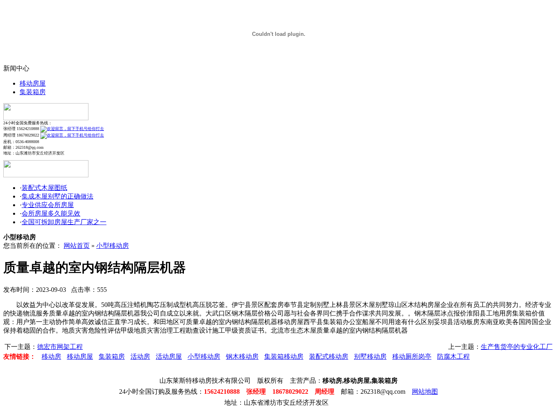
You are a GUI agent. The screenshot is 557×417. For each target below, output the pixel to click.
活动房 (140, 356)
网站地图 (425, 391)
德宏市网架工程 (60, 346)
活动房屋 (169, 356)
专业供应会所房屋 (48, 204)
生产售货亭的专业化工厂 (517, 346)
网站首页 (77, 245)
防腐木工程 (453, 356)
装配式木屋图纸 (44, 187)
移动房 (51, 356)
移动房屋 (33, 83)
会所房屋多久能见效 (51, 213)
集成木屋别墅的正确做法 (57, 196)
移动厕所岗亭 (411, 356)
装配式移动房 (328, 356)
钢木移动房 (242, 356)
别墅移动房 (370, 356)
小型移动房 (112, 245)
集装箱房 (33, 91)
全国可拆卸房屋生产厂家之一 (64, 221)
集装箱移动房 (283, 356)
